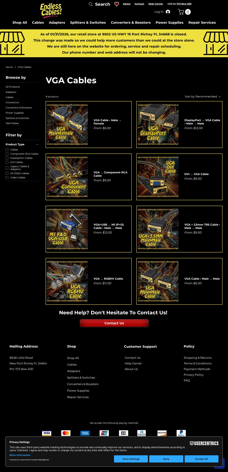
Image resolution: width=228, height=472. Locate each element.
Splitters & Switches (81, 377)
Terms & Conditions (197, 363)
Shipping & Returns (197, 357)
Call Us (179, 3)
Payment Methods (197, 369)
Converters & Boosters (82, 384)
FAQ (187, 380)
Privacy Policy (193, 374)
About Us (131, 369)
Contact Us (132, 357)
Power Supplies (78, 390)
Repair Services (78, 397)
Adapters (73, 371)
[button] (185, 12)
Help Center (133, 363)
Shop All (73, 358)
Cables (72, 364)
